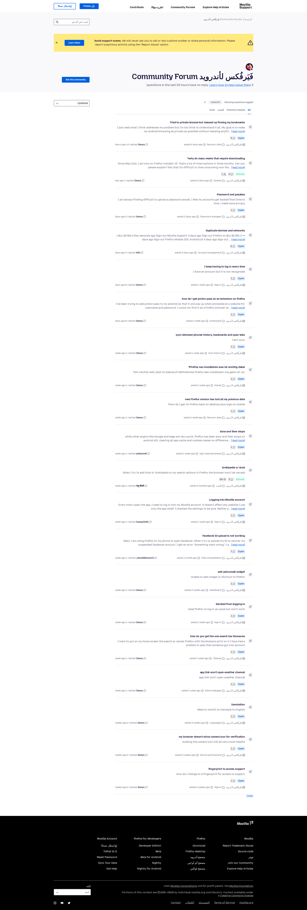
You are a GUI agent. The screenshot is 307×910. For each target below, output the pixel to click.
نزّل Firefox (89, 6)
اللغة (88, 886)
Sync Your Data (107, 862)
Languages (215, 722)
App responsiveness (210, 453)
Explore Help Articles (216, 7)
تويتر (250, 857)
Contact (176, 902)
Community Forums (183, 7)
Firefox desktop (195, 851)
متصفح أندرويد (197, 857)
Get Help (111, 868)
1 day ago (120, 180)
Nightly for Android (149, 868)
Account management (209, 252)
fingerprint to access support (227, 768)
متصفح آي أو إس (196, 862)
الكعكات (189, 902)
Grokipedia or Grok (233, 467)
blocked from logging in (230, 604)
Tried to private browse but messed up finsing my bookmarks (207, 122)
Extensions (215, 321)
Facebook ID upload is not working (223, 535)
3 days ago (121, 252)
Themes (217, 658)
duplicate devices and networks (225, 230)
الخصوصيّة (204, 902)
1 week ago (121, 353)
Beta (158, 851)
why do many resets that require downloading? (216, 158)
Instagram (55, 903)
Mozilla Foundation (241, 886)
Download (199, 845)
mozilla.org (246, 902)
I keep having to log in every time (224, 266)
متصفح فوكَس (197, 868)
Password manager (210, 216)
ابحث (57, 22)
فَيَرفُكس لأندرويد (234, 144)
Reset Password (107, 857)
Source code (245, 851)
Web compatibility (211, 558)
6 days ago (121, 285)
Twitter (69, 903)
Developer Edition (150, 845)
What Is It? (110, 851)
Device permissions (210, 755)
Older (249, 795)
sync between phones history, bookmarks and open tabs (210, 334)
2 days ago (121, 216)
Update (217, 180)
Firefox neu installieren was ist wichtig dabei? (216, 367)
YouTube (62, 903)
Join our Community (240, 862)
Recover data (214, 144)
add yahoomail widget (231, 571)
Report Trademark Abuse (238, 845)
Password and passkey (231, 194)
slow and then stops (232, 431)
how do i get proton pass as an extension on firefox (213, 298)
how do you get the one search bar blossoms (217, 636)
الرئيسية (248, 19)
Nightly (156, 862)
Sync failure (214, 353)
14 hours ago (122, 144)
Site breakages (213, 690)
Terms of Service (224, 902)
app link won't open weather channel (222, 672)
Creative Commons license (236, 895)
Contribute (137, 7)
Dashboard (215, 590)
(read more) (238, 131)
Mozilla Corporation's (183, 886)
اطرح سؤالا (157, 7)
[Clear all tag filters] (205, 102)
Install (217, 385)
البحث (218, 486)
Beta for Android (151, 857)
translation (238, 704)
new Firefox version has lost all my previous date (215, 399)
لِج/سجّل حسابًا (65, 6)
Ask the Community (76, 79)
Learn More (74, 42)
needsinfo (215, 102)
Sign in (217, 285)
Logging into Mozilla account (227, 499)
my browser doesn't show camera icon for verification (212, 736)
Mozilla (245, 823)
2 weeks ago (122, 722)
